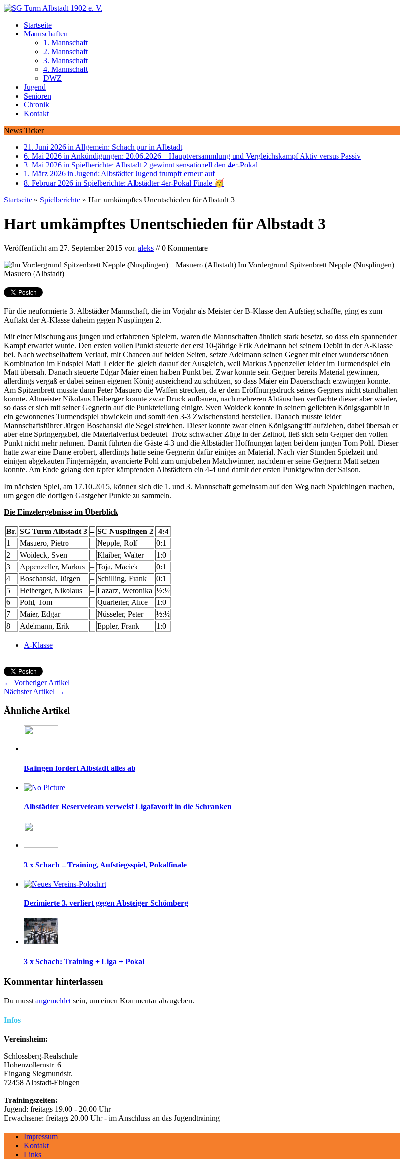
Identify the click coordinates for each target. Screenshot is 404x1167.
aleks (146, 248)
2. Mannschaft (65, 51)
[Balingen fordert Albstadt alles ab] (41, 748)
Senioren (37, 96)
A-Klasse (38, 645)
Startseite (38, 25)
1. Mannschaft (65, 42)
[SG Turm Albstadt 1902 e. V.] (202, 8)
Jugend (35, 87)
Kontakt (36, 113)
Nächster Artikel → (34, 691)
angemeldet (53, 1001)
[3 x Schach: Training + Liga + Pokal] (41, 941)
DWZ (52, 78)
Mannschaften (45, 34)
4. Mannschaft (65, 69)
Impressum (41, 1137)
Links (32, 1154)
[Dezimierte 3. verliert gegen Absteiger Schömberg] (65, 884)
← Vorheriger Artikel (37, 682)
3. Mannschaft (65, 60)
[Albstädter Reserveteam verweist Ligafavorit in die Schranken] (44, 787)
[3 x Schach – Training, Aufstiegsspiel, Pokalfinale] (41, 845)
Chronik (36, 104)
